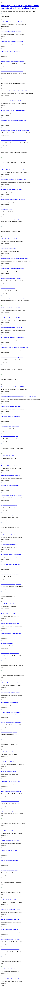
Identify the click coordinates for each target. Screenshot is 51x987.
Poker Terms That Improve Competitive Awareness (10, 534)
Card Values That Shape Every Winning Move (9, 544)
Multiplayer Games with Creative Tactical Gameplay (10, 623)
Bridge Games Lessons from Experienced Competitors (11, 810)
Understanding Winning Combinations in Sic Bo (9, 702)
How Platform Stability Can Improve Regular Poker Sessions (12, 71)
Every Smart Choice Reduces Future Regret (9, 505)
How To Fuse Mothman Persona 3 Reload (8, 376)
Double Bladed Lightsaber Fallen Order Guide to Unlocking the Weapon (14, 258)
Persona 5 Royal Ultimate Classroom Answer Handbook (11, 406)
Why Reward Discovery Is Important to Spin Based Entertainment (13, 110)
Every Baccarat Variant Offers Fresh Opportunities (10, 475)
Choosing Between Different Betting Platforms (9, 968)
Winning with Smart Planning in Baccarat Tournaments (11, 672)
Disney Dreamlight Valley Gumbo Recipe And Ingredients (11, 327)
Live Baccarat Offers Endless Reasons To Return (10, 485)
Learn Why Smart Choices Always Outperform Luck (10, 416)
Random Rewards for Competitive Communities (9, 682)
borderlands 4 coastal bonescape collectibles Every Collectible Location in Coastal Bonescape (18, 396)
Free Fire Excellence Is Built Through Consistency (10, 426)
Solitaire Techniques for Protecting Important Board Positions (12, 268)
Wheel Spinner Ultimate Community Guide (9, 613)
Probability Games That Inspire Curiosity (8, 741)
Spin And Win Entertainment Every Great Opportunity (11, 633)
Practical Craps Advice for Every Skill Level (9, 732)
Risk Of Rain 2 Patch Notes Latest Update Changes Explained (12, 357)
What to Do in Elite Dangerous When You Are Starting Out (11, 159)
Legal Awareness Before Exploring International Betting (11, 495)
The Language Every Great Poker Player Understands (11, 554)
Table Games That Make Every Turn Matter (9, 850)
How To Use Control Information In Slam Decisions (10, 238)
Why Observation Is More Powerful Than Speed (9, 465)
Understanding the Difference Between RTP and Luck (10, 663)
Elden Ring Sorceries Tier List (6, 209)
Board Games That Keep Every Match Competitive (10, 899)
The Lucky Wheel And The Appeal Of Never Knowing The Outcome (13, 140)
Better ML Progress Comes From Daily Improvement (11, 445)
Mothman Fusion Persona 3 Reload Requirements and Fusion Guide (13, 120)
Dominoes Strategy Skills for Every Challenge (9, 860)
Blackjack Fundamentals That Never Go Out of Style (10, 939)
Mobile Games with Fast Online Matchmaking (9, 929)
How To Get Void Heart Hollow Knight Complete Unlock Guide (12, 337)
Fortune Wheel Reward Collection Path (8, 603)
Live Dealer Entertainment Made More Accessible (10, 880)
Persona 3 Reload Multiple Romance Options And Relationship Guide (13, 297)
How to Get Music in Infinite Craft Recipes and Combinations (12, 150)
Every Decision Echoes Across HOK (7, 455)
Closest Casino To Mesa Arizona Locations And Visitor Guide (12, 21)
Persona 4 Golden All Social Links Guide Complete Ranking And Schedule (14, 347)
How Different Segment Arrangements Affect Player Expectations (13, 199)
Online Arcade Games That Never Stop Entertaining (10, 949)
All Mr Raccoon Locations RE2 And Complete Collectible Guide (12, 61)
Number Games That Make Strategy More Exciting (10, 909)
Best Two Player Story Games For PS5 (8, 288)
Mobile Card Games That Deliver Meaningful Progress (11, 722)
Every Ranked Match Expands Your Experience (9, 436)
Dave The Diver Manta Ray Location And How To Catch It (11, 317)
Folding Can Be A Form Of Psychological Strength (10, 219)
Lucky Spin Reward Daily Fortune (7, 643)
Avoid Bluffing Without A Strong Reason (8, 514)
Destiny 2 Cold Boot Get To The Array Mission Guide (10, 51)
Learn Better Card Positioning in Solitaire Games (10, 840)
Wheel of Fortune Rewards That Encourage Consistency (11, 791)
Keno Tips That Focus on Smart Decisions (8, 771)
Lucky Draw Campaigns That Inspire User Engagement (11, 761)
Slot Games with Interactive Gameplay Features (9, 889)
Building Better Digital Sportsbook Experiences (9, 958)
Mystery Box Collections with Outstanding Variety (10, 801)
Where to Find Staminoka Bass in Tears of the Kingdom (11, 278)
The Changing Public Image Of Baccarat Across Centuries (11, 189)
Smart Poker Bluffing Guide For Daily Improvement (10, 564)
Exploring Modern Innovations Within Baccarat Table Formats (12, 100)
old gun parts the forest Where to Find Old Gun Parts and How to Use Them (15, 90)
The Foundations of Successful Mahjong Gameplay (10, 830)
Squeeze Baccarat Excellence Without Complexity (10, 574)
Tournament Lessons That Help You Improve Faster (10, 781)
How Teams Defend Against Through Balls (8, 248)
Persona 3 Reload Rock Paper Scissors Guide (9, 228)
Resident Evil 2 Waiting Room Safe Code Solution (10, 367)
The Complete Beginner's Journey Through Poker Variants (12, 820)
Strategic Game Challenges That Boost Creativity (10, 653)
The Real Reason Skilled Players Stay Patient (9, 524)
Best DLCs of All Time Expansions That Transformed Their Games (13, 169)
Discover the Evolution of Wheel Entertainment (9, 870)
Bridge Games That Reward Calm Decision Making (10, 712)
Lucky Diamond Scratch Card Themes (8, 751)
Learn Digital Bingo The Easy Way (7, 593)
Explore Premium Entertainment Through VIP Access (11, 584)
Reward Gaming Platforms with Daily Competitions (10, 978)
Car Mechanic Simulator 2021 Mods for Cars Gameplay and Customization (15, 130)
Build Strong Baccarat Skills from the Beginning (10, 919)
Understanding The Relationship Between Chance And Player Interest (13, 179)
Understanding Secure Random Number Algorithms (10, 692)
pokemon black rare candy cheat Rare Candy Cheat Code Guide (12, 386)
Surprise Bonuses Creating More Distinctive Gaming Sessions (12, 41)
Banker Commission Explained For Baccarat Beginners (11, 31)
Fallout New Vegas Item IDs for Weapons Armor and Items (11, 80)
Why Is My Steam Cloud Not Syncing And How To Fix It (11, 307)
